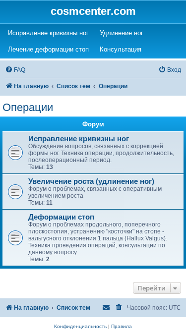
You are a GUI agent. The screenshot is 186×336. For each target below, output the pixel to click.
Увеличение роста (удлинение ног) (91, 181)
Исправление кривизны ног (78, 139)
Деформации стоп (61, 217)
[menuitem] (15, 70)
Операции (27, 107)
